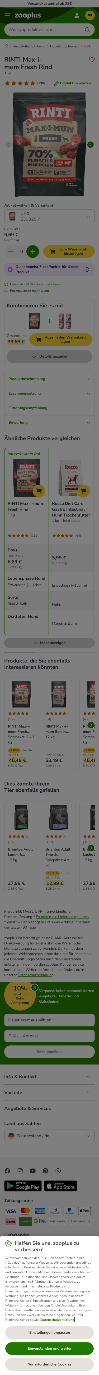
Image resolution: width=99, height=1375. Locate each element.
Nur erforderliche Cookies (49, 1364)
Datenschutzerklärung (57, 1320)
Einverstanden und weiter (50, 1348)
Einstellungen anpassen (49, 1332)
